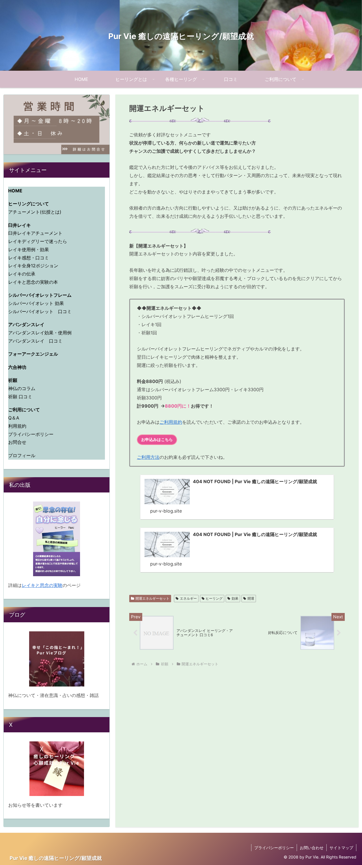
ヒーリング (214, 598)
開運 (250, 598)
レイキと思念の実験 (42, 585)
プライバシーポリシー (274, 847)
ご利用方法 (148, 457)
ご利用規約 (171, 422)
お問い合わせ (312, 847)
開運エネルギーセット (152, 598)
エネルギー (188, 598)
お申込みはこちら (157, 439)
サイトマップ (341, 847)
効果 (235, 598)
